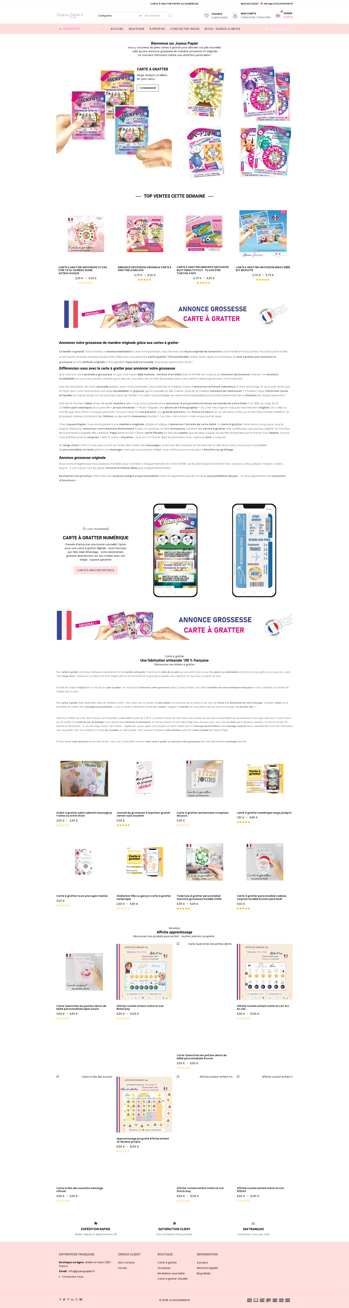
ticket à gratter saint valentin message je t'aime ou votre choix (84, 814)
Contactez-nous (185, 29)
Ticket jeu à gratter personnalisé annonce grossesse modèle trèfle (199, 897)
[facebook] (60, 1299)
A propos (202, 1262)
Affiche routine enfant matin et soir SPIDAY (260, 1190)
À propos (157, 29)
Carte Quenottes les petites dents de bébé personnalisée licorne (202, 1057)
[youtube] (80, 1299)
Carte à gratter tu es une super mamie (82, 896)
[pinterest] (68, 1299)
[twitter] (64, 1299)
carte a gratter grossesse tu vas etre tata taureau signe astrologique (83, 270)
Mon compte (126, 1262)
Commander (148, 88)
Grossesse (164, 1268)
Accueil (117, 29)
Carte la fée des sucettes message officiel (79, 1190)
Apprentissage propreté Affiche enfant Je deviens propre (143, 1140)
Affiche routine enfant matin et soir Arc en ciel (263, 1008)
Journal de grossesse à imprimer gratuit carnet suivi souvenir (143, 814)
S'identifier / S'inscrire (255, 17)
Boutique (136, 29)
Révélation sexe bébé (171, 1273)
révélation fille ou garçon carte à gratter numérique (144, 897)
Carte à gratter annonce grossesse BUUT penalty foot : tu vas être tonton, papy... (203, 270)
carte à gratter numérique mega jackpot (264, 812)
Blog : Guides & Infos (222, 29)
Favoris (122, 1268)
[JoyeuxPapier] (69, 15)
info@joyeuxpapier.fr (77, 1271)
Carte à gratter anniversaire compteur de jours (203, 814)
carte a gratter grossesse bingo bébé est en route (263, 269)
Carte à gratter (167, 1262)
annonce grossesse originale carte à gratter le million (144, 269)
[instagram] (76, 1299)
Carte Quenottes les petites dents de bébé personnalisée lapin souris (81, 1008)
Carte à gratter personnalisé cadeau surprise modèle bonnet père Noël (261, 897)
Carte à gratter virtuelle (96, 570)
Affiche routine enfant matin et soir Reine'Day (140, 1008)
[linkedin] (72, 1299)
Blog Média (203, 1273)
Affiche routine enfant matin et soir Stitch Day (200, 1190)
